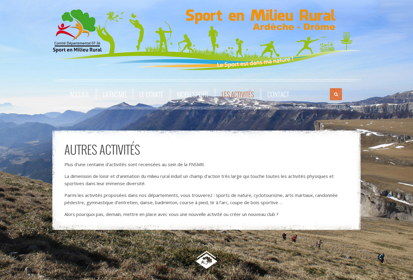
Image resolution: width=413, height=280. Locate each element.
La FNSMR (114, 94)
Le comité (151, 94)
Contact (278, 94)
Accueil (79, 94)
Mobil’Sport (192, 94)
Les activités (238, 94)
